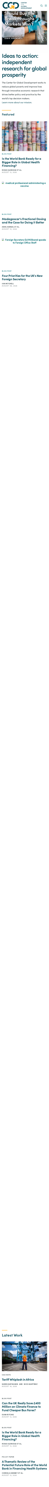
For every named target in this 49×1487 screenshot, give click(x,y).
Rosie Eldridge (9, 170)
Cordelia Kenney (10, 1473)
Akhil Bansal (8, 227)
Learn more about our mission (16, 102)
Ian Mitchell (8, 284)
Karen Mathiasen (10, 1384)
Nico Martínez (30, 1384)
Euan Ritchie (8, 1415)
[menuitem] (41, 6)
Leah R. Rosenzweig (13, 38)
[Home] (24, 5)
